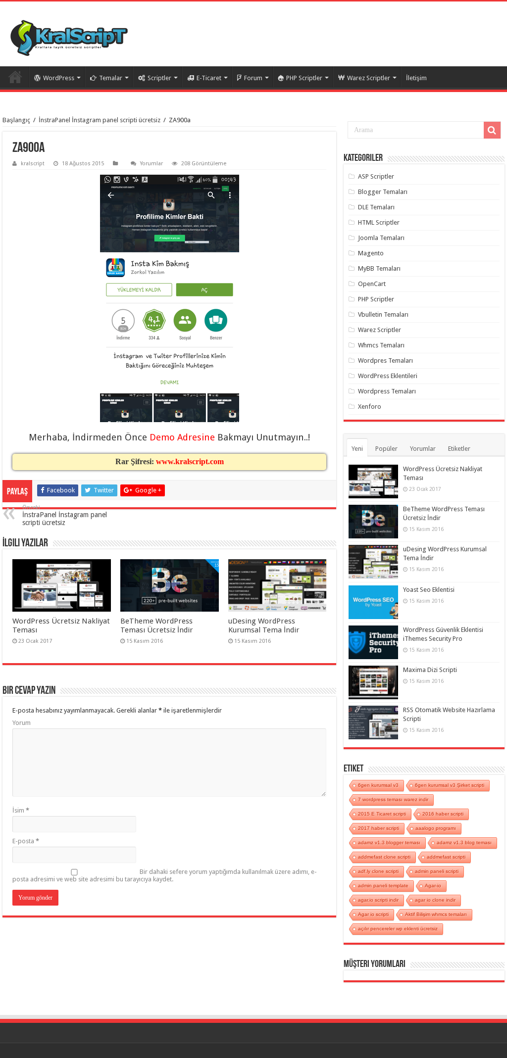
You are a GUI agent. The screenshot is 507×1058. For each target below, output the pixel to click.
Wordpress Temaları (387, 391)
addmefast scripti (446, 857)
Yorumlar (151, 163)
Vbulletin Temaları (383, 314)
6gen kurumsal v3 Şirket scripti (449, 785)
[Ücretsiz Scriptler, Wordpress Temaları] (69, 37)
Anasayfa (15, 76)
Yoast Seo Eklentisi (429, 589)
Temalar (110, 78)
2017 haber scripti (378, 828)
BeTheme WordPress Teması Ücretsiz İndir (156, 625)
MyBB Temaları (379, 268)
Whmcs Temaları (381, 345)
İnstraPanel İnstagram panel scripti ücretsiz (99, 120)
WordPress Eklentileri (387, 376)
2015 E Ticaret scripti (382, 814)
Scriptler (159, 78)
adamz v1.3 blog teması (464, 842)
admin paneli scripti (436, 871)
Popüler (386, 448)
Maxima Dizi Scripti (430, 669)
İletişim (416, 78)
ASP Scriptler (376, 176)
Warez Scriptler (368, 78)
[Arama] (492, 130)
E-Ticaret (209, 78)
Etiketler (459, 448)
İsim (20, 810)
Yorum (21, 722)
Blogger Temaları (382, 191)
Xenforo (369, 406)
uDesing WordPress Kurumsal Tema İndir (264, 625)
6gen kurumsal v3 (378, 785)
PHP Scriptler (304, 78)
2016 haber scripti (442, 814)
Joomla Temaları (381, 237)
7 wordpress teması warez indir (393, 799)
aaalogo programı (435, 828)
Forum (253, 78)
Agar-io (433, 885)
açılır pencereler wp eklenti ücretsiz (398, 928)
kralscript (33, 163)
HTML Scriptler (379, 222)
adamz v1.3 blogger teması (389, 842)
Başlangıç (16, 120)
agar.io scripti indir (378, 900)
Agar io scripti (373, 914)
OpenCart (372, 284)
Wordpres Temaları (385, 360)
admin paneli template (383, 885)
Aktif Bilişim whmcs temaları (436, 914)
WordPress (58, 78)
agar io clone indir (435, 900)
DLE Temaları (376, 207)
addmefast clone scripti (384, 857)
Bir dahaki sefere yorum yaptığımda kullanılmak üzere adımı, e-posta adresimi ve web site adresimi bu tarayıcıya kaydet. (164, 875)
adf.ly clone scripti (378, 871)
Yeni (357, 448)
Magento (371, 253)
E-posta (25, 841)
